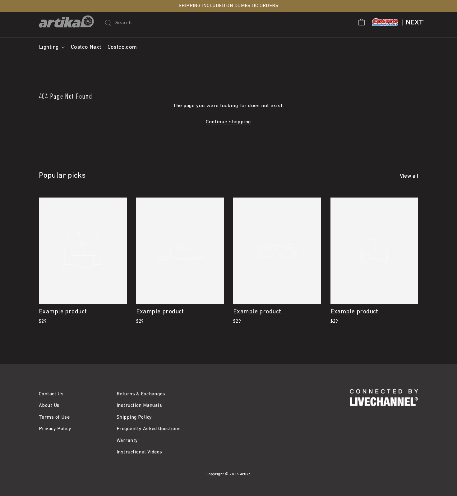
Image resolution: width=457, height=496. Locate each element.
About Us (49, 405)
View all (409, 175)
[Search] (107, 23)
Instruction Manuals (139, 405)
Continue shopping (228, 122)
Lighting (49, 47)
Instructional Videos (139, 452)
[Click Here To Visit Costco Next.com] (398, 27)
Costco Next (86, 47)
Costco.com (122, 47)
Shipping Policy (134, 417)
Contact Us (51, 394)
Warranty (127, 440)
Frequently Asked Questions (149, 428)
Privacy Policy (55, 428)
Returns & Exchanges (141, 394)
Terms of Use (54, 417)
